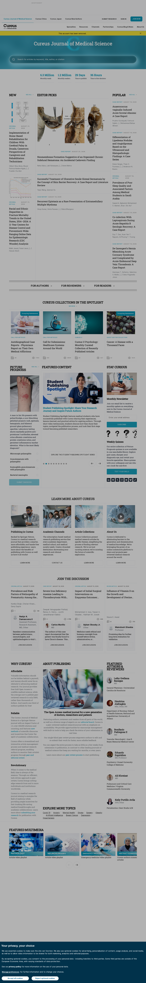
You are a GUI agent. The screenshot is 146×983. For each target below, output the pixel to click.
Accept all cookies (15, 978)
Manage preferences (10, 972)
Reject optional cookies (45, 978)
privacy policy (15, 966)
